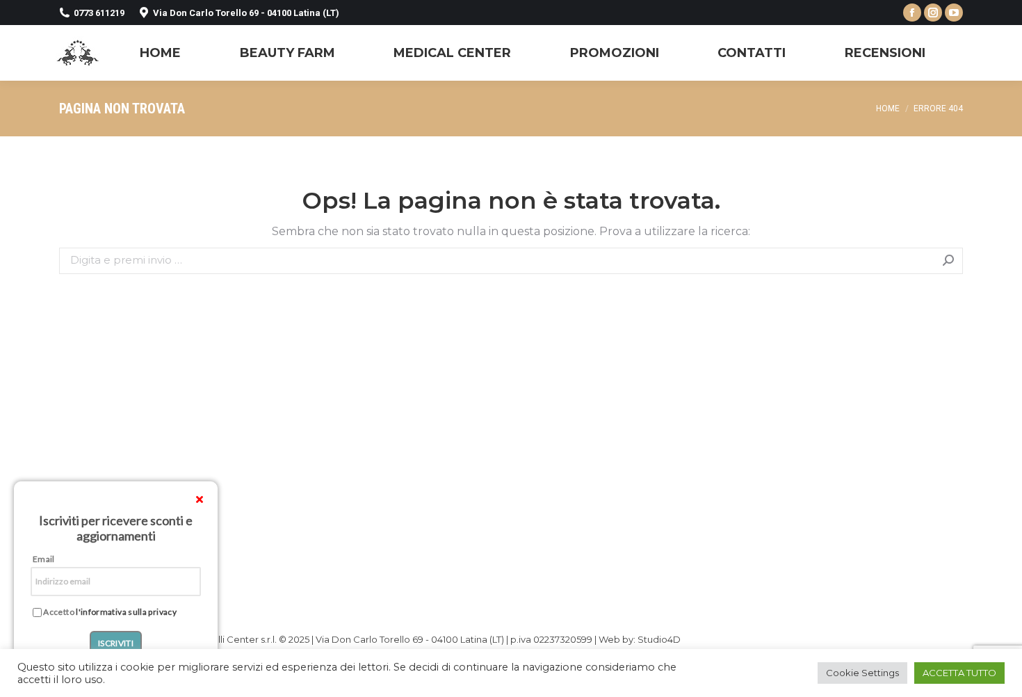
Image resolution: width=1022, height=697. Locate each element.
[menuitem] (160, 53)
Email (44, 559)
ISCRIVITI (115, 643)
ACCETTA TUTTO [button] (959, 672)
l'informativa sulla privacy (126, 612)
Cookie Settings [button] (862, 672)
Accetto (109, 612)
